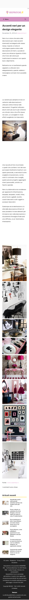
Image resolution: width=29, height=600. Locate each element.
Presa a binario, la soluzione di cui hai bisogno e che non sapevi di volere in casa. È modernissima (16, 513)
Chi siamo (6, 560)
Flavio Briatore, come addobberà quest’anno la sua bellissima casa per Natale (16, 533)
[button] (25, 19)
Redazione (13, 560)
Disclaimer (14, 562)
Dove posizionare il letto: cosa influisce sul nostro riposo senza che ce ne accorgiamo (15, 523)
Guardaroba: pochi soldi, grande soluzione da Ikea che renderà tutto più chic (16, 503)
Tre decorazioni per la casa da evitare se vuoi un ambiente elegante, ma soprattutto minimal (16, 543)
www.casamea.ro (13, 482)
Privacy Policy (21, 560)
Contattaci (14, 588)
